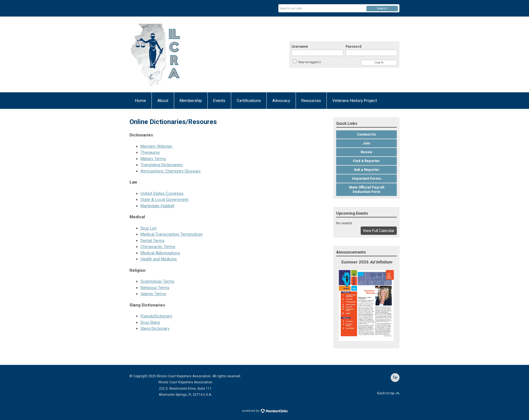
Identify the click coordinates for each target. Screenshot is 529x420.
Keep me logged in (309, 62)
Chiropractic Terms (158, 246)
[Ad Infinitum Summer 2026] (366, 340)
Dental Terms (152, 240)
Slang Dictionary (155, 328)
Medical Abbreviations (160, 253)
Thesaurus (150, 152)
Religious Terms (155, 287)
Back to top (386, 393)
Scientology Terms (157, 281)
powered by (251, 411)
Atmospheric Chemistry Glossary (171, 171)
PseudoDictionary (156, 316)
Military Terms (153, 158)
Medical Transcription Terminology (172, 234)
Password (353, 47)
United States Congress (162, 193)
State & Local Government (164, 199)
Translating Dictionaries (162, 164)
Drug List (148, 228)
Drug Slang (150, 322)
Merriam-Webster (157, 146)
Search (382, 8)
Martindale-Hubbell (157, 205)
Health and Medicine (159, 259)
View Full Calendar (379, 230)
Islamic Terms (153, 293)
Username (300, 47)
